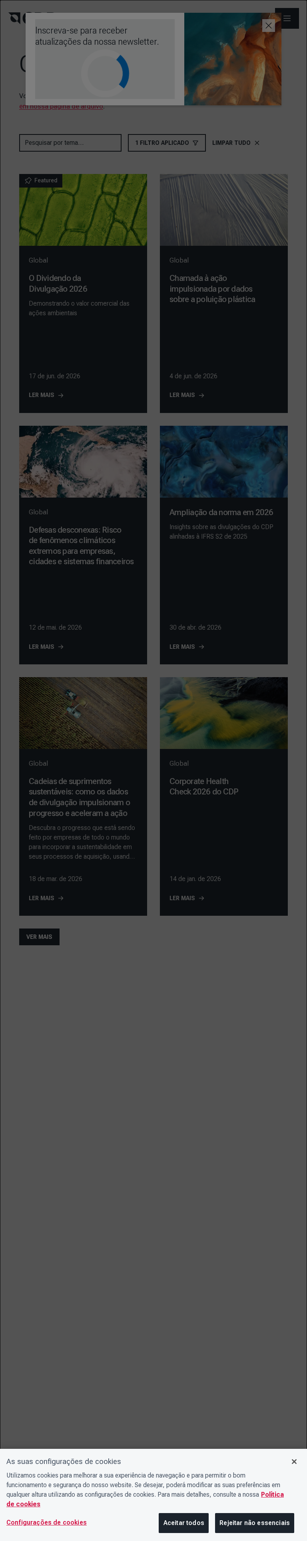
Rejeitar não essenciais (254, 1523)
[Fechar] (294, 1461)
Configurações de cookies (46, 1522)
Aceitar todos (183, 1523)
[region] (153, 1495)
